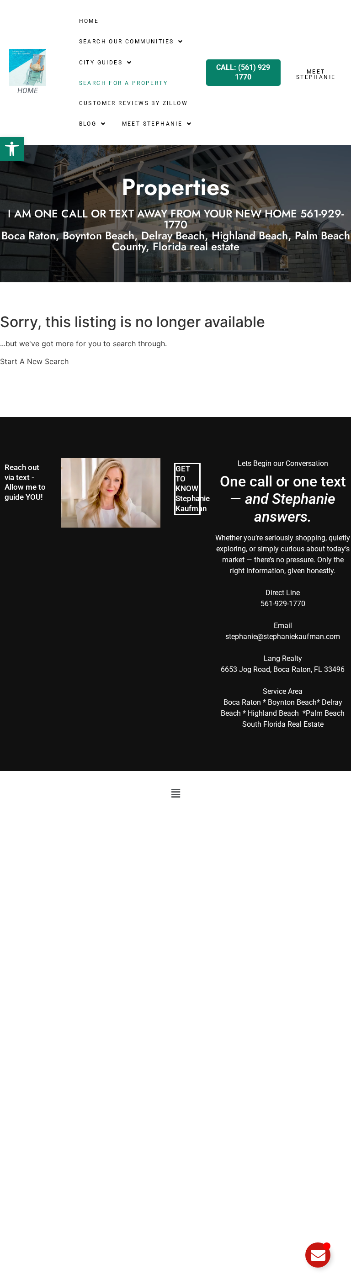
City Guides (100, 62)
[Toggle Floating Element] (317, 1255)
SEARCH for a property (123, 83)
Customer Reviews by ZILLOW (133, 103)
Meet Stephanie (152, 124)
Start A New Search (34, 361)
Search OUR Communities (126, 41)
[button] (12, 149)
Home (89, 21)
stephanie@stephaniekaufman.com (282, 636)
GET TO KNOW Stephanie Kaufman (193, 488)
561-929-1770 (283, 603)
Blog (88, 124)
